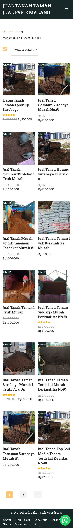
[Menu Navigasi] (66, 9)
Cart (27, 520)
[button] (65, 520)
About (7, 520)
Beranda (8, 31)
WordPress (54, 512)
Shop (37, 524)
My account (23, 524)
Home (7, 524)
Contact (55, 520)
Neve (14, 512)
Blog (18, 520)
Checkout (40, 520)
